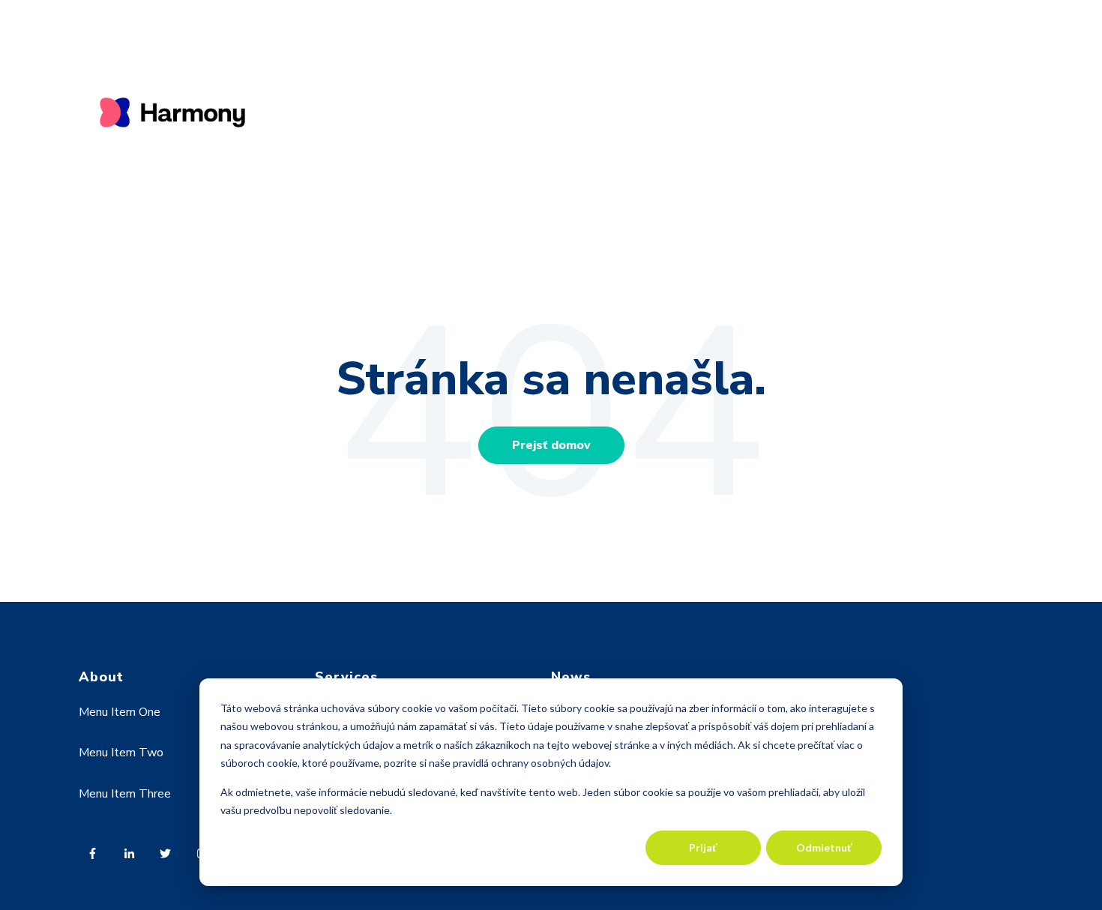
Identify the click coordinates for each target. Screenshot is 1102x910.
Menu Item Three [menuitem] (125, 794)
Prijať (703, 847)
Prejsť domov (551, 445)
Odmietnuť (824, 847)
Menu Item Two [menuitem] (121, 752)
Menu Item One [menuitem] (119, 712)
